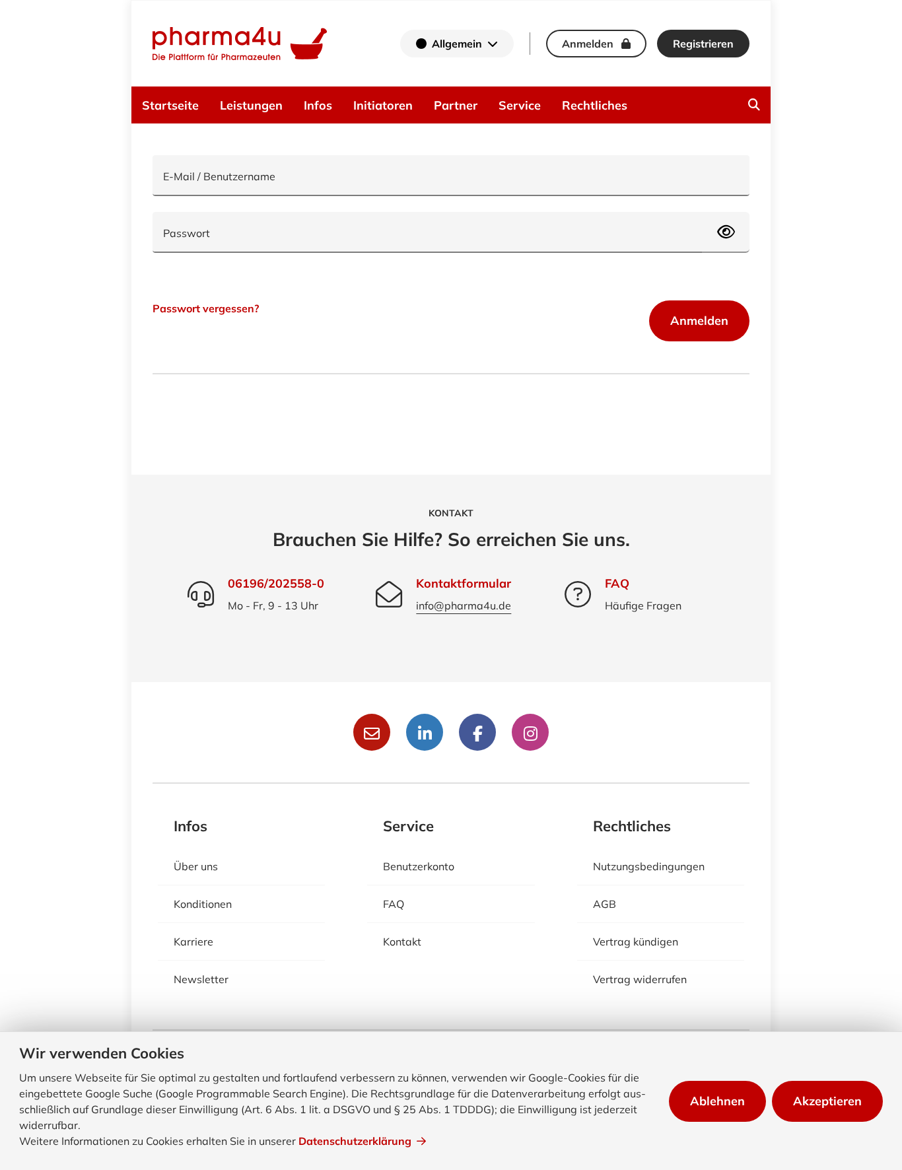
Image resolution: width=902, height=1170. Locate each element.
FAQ (617, 583)
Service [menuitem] (520, 105)
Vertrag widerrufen (640, 979)
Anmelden (699, 320)
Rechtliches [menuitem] (594, 105)
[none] (754, 104)
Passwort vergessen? (206, 308)
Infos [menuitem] (318, 105)
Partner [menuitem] (455, 105)
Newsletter (201, 979)
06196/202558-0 (276, 583)
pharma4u (240, 43)
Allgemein (457, 43)
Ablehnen (717, 1101)
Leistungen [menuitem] (251, 105)
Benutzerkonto (418, 866)
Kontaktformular (463, 583)
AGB (604, 904)
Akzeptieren (827, 1101)
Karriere (193, 941)
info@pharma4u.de (463, 605)
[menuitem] (754, 104)
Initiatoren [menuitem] (383, 105)
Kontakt (402, 941)
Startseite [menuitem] (170, 105)
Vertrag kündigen (635, 941)
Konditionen (203, 904)
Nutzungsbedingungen (649, 866)
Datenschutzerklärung (354, 1141)
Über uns (196, 866)
